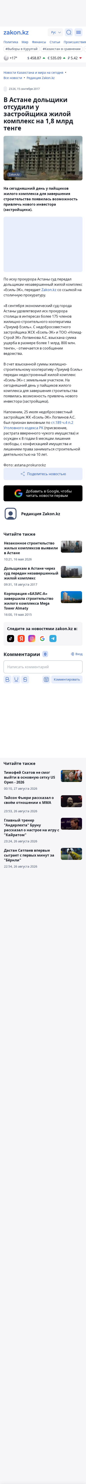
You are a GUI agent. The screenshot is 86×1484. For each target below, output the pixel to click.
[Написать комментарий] (43, 666)
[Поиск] (69, 32)
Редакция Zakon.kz (41, 78)
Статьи (55, 42)
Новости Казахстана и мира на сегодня (33, 72)
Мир (25, 42)
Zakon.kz (48, 289)
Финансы (39, 42)
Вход (78, 654)
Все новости (13, 78)
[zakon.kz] (16, 32)
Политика (11, 42)
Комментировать (67, 679)
